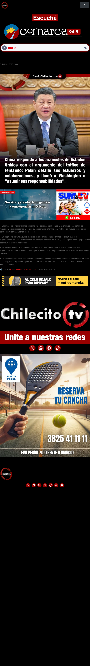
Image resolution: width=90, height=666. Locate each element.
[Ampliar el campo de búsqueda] (84, 5)
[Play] (4, 48)
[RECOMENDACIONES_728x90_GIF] (45, 286)
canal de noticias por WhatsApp (24, 269)
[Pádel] (45, 456)
